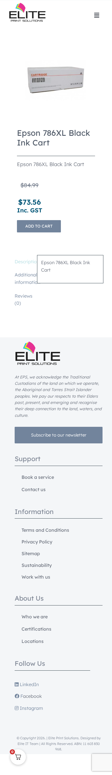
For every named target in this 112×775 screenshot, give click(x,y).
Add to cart (39, 226)
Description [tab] (24, 261)
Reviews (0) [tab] (23, 299)
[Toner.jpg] (56, 80)
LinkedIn (29, 684)
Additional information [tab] (24, 278)
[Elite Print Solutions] (27, 5)
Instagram (31, 708)
